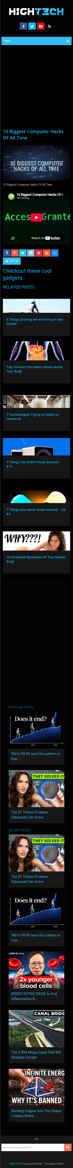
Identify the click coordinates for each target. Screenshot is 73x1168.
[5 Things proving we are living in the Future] (36, 304)
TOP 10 (13, 261)
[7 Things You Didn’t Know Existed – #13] (36, 446)
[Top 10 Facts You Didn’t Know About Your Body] (36, 351)
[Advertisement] (36, 89)
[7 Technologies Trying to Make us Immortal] (36, 399)
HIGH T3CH (16, 1163)
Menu (7, 41)
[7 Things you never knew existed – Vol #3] (36, 494)
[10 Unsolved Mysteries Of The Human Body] (36, 541)
